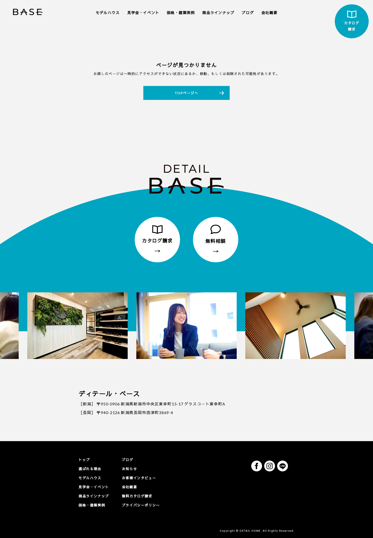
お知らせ (129, 469)
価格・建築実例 (181, 12)
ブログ (248, 12)
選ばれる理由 (90, 469)
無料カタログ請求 (137, 496)
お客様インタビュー (139, 478)
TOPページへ (186, 93)
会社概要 (269, 12)
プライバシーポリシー (141, 505)
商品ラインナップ (218, 12)
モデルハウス (108, 12)
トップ (84, 460)
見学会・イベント (143, 12)
